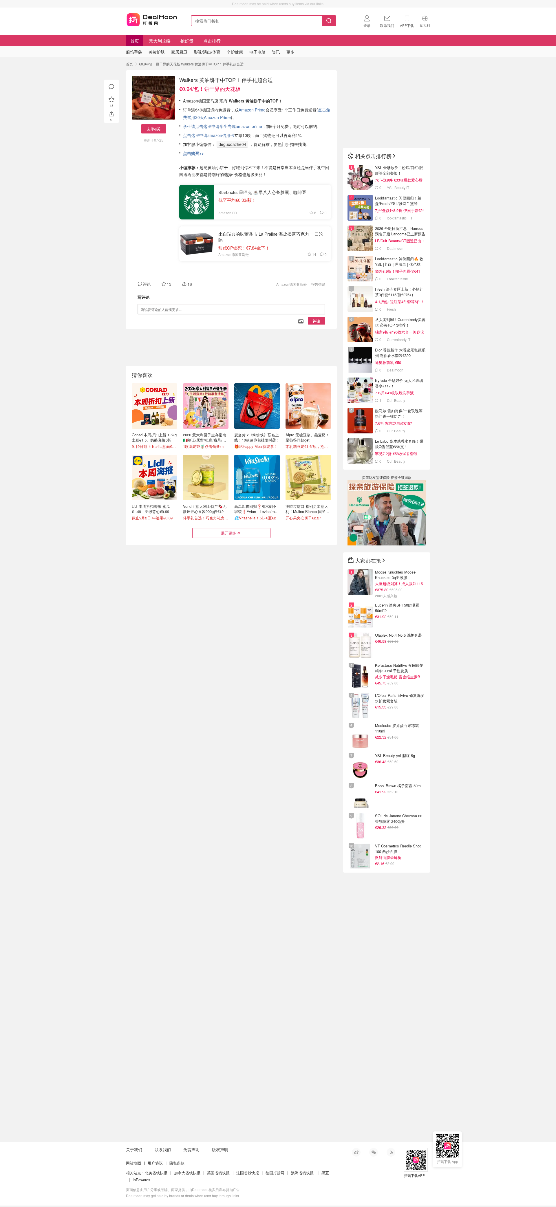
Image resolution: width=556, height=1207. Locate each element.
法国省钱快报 (247, 1172)
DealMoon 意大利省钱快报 (152, 19)
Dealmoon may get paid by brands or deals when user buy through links (182, 1195)
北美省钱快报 (156, 1172)
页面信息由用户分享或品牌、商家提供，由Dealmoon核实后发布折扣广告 (183, 1189)
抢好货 (186, 41)
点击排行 (212, 41)
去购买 (153, 128)
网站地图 (133, 1163)
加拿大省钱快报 (187, 1172)
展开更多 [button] (228, 533)
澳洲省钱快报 (302, 1172)
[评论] (111, 87)
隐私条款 (176, 1163)
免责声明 (191, 1149)
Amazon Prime (252, 110)
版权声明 (220, 1149)
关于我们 (134, 1149)
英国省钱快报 (218, 1172)
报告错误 (318, 284)
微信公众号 (373, 1152)
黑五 (325, 1172)
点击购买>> (193, 153)
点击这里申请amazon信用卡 (208, 135)
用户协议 (155, 1163)
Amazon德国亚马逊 (291, 284)
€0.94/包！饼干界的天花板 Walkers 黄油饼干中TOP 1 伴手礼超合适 (191, 63)
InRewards (141, 1179)
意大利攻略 (160, 41)
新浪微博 (356, 1152)
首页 (134, 41)
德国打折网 (275, 1172)
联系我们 (163, 1149)
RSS (391, 1152)
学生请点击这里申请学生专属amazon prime (222, 126)
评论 (316, 321)
